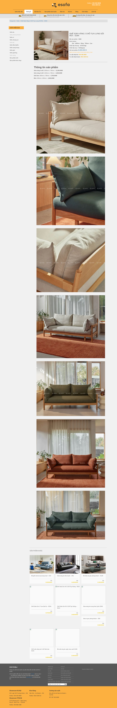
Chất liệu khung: (74, 45)
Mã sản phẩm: (73, 39)
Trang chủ (12, 21)
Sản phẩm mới (14, 58)
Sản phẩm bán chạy (15, 60)
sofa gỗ (32, 673)
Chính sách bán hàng (66, 677)
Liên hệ (62, 668)
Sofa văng (13, 55)
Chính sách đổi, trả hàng (54, 681)
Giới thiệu (50, 668)
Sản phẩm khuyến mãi (66, 673)
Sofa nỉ (12, 37)
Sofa (18, 21)
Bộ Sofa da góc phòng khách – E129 (93, 575)
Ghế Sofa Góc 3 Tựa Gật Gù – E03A (41, 606)
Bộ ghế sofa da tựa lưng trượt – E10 (41, 575)
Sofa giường (13, 52)
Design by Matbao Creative (87, 669)
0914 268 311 (84, 57)
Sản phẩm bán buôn (65, 675)
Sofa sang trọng (14, 47)
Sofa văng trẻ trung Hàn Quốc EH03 (93, 606)
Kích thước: (72, 41)
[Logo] (62, 4)
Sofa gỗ (12, 42)
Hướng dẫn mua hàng (66, 681)
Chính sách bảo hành (66, 679)
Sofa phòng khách (15, 34)
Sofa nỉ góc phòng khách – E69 (91, 618)
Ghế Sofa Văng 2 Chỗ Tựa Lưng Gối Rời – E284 (34, 21)
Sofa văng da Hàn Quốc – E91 (65, 575)
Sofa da (12, 32)
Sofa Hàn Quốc (14, 45)
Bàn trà (50, 675)
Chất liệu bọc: (73, 48)
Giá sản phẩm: (78, 50)
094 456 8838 (82, 54)
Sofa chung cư (14, 40)
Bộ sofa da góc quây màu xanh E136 (67, 649)
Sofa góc (12, 50)
